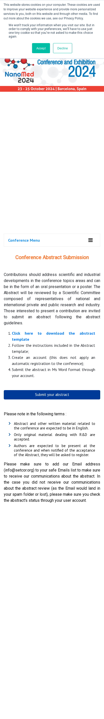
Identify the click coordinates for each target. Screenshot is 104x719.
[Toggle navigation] (90, 240)
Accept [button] (41, 48)
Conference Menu (24, 240)
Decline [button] (62, 48)
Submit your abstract (52, 394)
